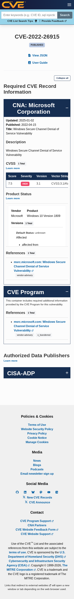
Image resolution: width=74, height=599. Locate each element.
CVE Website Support (36, 533)
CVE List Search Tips (20, 20)
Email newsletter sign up (37, 473)
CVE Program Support (36, 521)
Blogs (37, 465)
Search (65, 15)
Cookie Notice (37, 437)
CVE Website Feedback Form (36, 529)
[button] (69, 4)
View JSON (39, 55)
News (37, 460)
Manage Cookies (37, 442)
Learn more (13, 168)
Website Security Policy (37, 429)
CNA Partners (37, 525)
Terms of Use (37, 424)
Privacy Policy (37, 433)
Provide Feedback (53, 20)
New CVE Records (39, 497)
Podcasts (37, 469)
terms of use (17, 552)
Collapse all (62, 78)
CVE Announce (39, 502)
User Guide (40, 62)
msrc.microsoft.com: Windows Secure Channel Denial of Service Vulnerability (40, 266)
